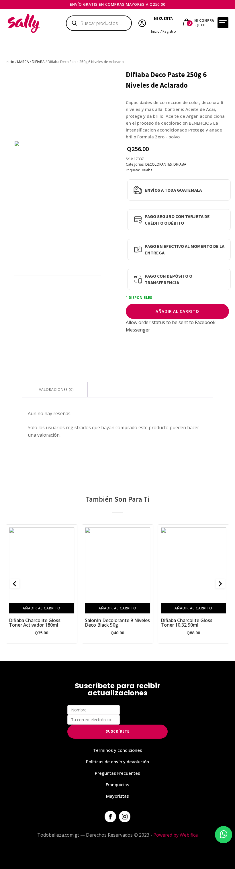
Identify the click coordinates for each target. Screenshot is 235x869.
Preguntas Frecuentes (117, 773)
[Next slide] (220, 584)
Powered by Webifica (175, 835)
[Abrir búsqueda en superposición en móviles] (99, 23)
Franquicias (117, 784)
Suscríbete (118, 731)
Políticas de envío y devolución (117, 761)
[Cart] (187, 23)
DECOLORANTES (158, 164)
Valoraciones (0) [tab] (56, 389)
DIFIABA (38, 61)
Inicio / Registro (163, 31)
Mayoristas (117, 796)
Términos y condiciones (117, 750)
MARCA (23, 61)
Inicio (10, 61)
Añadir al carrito (177, 311)
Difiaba (146, 170)
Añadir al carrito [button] (41, 608)
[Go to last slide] (14, 584)
